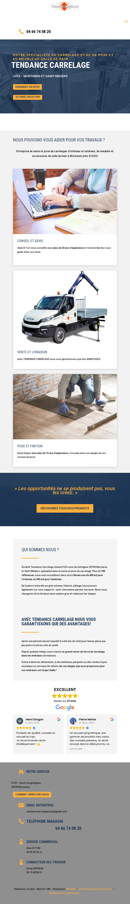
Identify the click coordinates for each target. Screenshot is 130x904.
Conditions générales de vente (95, 889)
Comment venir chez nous (32, 794)
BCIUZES (71, 889)
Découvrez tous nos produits (65, 508)
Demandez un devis (27, 87)
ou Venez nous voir (27, 97)
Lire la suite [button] (76, 748)
